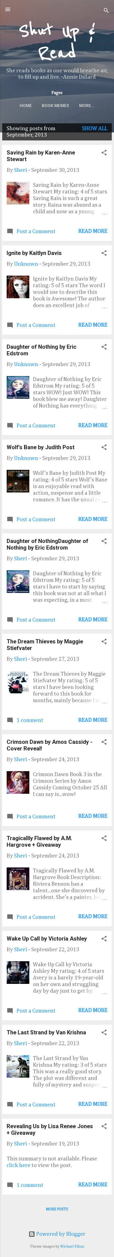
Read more (92, 231)
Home (26, 105)
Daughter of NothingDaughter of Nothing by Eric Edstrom (47, 544)
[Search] (106, 11)
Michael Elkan (72, 1246)
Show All (94, 128)
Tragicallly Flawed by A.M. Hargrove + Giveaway (39, 841)
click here (19, 1165)
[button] (104, 153)
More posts (57, 1209)
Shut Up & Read (57, 42)
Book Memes (55, 105)
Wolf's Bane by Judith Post (40, 447)
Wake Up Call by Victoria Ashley (47, 938)
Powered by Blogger (60, 1234)
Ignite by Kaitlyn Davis (34, 253)
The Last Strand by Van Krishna (46, 1032)
